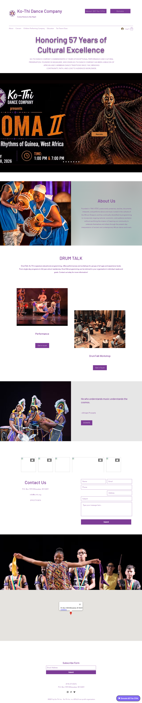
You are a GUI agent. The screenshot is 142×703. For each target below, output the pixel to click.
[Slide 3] (68, 161)
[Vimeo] (74, 692)
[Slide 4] (71, 161)
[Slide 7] (78, 161)
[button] (50, 28)
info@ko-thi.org (35, 495)
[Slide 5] (73, 161)
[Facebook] (71, 692)
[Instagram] (68, 692)
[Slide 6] (76, 161)
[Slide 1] (63, 161)
